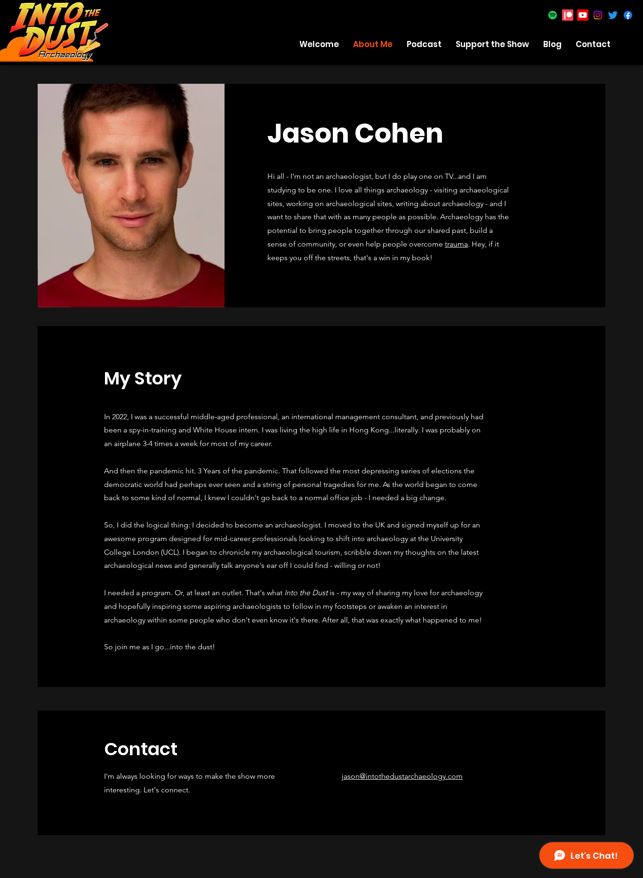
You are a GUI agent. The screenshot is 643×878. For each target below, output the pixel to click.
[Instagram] (597, 15)
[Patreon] (567, 15)
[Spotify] (552, 15)
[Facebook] (628, 15)
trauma (456, 243)
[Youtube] (582, 15)
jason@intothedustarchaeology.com (402, 776)
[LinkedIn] (299, 287)
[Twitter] (613, 15)
